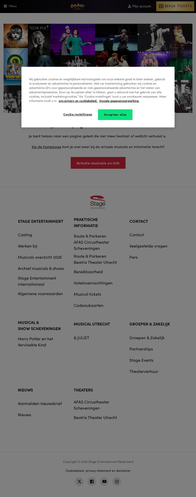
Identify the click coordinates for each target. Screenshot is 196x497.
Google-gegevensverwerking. (119, 101)
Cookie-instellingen (77, 114)
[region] (98, 97)
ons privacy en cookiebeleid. (78, 101)
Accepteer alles (115, 114)
